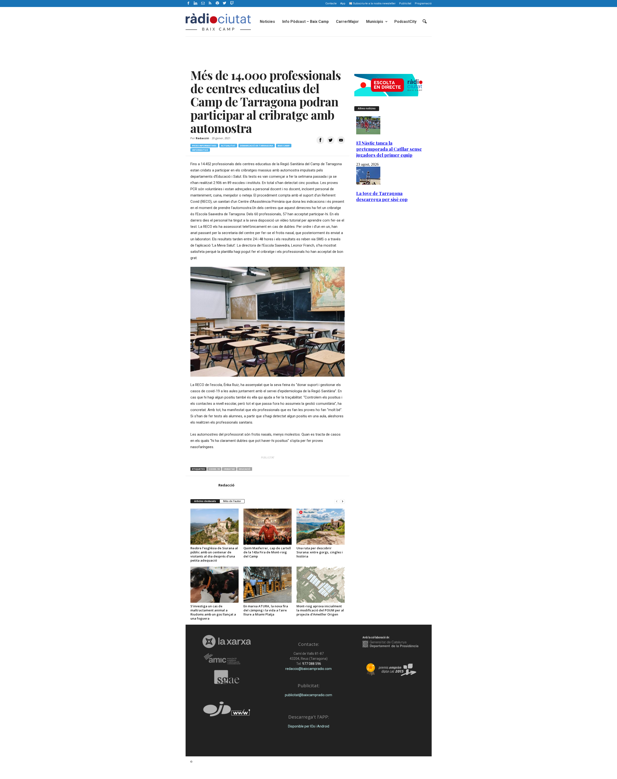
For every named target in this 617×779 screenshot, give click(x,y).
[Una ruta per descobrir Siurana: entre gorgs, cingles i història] (320, 527)
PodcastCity (405, 21)
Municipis (374, 21)
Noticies (267, 21)
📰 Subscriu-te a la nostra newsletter (372, 3)
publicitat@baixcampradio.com (308, 695)
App (342, 3)
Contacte (331, 3)
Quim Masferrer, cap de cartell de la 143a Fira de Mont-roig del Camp (267, 552)
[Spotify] (217, 3)
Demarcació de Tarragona (256, 145)
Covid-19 (214, 469)
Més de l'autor (232, 501)
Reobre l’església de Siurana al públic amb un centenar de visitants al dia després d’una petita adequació (214, 554)
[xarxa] (226, 641)
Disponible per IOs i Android (308, 726)
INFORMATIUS (200, 149)
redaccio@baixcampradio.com (308, 669)
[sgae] (226, 677)
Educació (244, 469)
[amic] (226, 659)
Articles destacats (205, 501)
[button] (424, 21)
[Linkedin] (196, 3)
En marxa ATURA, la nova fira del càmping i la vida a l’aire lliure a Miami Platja (265, 610)
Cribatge (229, 469)
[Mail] (203, 3)
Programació (423, 3)
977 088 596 (311, 664)
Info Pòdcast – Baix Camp (305, 21)
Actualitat (228, 145)
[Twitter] (225, 3)
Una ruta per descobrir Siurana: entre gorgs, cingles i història (319, 552)
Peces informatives (204, 145)
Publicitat (405, 3)
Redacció (202, 138)
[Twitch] (231, 3)
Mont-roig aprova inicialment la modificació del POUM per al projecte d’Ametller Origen (320, 610)
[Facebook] (188, 3)
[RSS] (210, 3)
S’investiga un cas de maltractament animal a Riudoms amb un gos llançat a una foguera (213, 612)
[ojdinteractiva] (226, 711)
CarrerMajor (347, 21)
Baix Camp (284, 145)
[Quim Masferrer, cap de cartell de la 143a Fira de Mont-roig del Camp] (267, 527)
